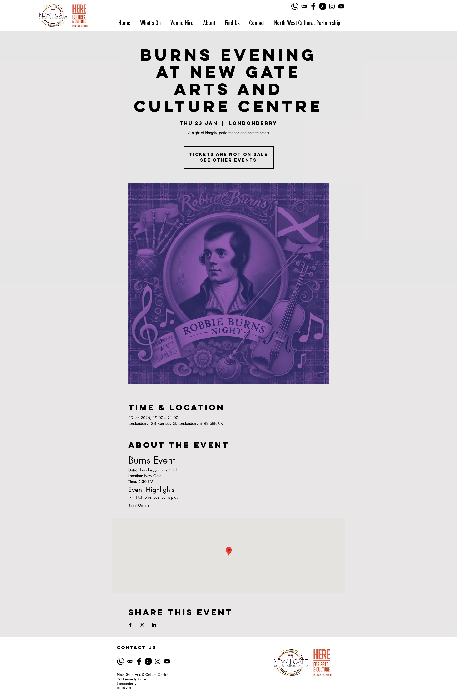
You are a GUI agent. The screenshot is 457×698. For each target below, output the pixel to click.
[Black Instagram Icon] (332, 6)
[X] (322, 6)
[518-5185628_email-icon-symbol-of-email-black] (304, 6)
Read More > (139, 505)
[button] (150, 23)
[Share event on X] (142, 625)
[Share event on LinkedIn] (154, 625)
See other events (228, 160)
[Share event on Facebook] (130, 625)
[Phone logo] (294, 6)
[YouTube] (341, 6)
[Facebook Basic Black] (313, 6)
